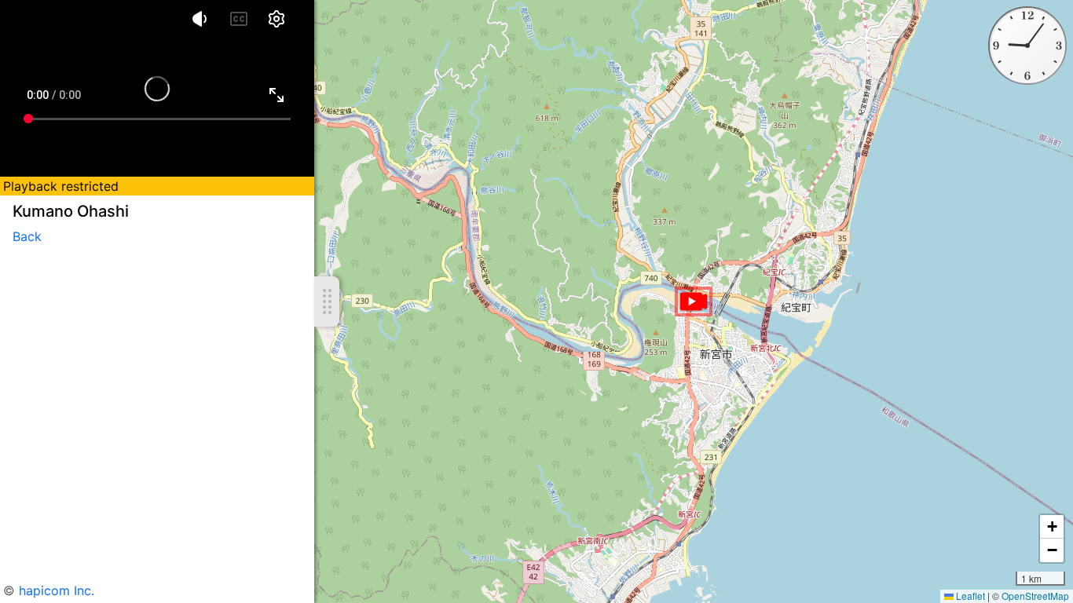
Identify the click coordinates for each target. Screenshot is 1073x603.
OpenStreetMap (1035, 595)
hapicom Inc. (56, 590)
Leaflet (969, 595)
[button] (693, 301)
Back (27, 236)
